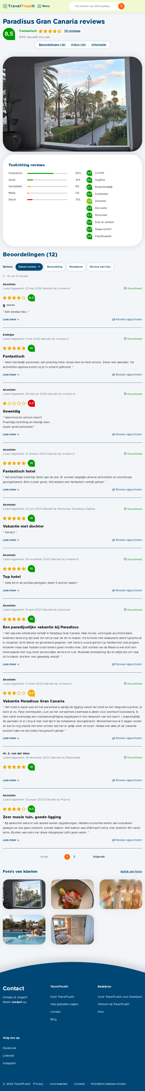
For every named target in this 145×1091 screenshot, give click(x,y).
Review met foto (100, 267)
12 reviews (72, 31)
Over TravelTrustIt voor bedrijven (120, 996)
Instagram (9, 1063)
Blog (53, 1019)
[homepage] (19, 6)
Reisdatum (76, 267)
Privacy (38, 1084)
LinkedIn (8, 1055)
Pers (101, 1011)
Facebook (9, 1048)
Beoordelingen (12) (52, 44)
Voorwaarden (59, 1084)
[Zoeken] (121, 6)
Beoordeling (54, 267)
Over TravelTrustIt (62, 996)
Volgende (99, 856)
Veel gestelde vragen (64, 1004)
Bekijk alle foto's (131, 871)
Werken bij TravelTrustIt (113, 1004)
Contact (55, 1011)
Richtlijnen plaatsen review (108, 1084)
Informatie (98, 44)
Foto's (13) (78, 44)
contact (17, 1002)
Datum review (27, 267)
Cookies (79, 1084)
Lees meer (9, 319)
